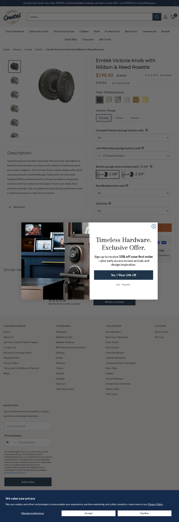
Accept (89, 513)
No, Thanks (124, 284)
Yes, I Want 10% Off (123, 275)
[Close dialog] (154, 226)
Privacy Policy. (155, 504)
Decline (144, 513)
